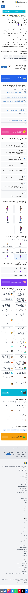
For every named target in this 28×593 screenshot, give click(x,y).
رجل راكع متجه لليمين (8, 324)
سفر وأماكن (24, 484)
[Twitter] (22, 470)
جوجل (25, 522)
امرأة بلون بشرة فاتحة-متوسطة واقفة (21, 406)
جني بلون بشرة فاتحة (8, 346)
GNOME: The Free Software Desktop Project (16, 573)
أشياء (25, 480)
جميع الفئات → (24, 515)
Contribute (24, 561)
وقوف (24, 60)
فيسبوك (25, 524)
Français (7, 450)
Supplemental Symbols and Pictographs (17, 124)
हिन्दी (4, 454)
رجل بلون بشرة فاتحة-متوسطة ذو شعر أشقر (21, 351)
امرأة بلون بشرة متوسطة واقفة (8, 405)
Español (19, 450)
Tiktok (25, 535)
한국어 (13, 454)
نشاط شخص (5, 15)
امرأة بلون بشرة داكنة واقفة (21, 415)
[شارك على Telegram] (12, 591)
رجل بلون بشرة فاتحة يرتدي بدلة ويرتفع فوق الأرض (21, 294)
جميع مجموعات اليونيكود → (21, 492)
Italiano (24, 452)
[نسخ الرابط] (5, 591)
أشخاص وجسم (23, 475)
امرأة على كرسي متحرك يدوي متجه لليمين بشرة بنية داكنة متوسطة (21, 300)
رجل (8, 430)
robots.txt (19, 582)
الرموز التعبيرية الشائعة (22, 549)
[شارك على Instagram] (9, 591)
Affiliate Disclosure (22, 567)
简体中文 (24, 454)
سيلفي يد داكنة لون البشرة (21, 382)
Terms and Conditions (22, 563)
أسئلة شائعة (24, 555)
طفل (17, 430)
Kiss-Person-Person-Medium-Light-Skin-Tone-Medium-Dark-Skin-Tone (7, 384)
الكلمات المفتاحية (23, 543)
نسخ (4, 67)
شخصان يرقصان (8, 333)
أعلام (25, 478)
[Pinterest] (20, 470)
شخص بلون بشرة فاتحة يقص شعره (8, 294)
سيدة (6, 56)
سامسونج (25, 531)
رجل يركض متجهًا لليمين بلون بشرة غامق (8, 328)
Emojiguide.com (23, 15)
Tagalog (17, 456)
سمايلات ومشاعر (23, 508)
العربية (8, 454)
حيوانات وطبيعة (23, 488)
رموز (25, 482)
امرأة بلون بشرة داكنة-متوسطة (8, 410)
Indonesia (23, 456)
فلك (21, 430)
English (24, 450)
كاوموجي (25, 553)
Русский (5, 452)
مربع (25, 430)
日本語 (18, 454)
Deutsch (13, 450)
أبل (26, 520)
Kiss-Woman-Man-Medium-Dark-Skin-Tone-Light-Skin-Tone (7, 357)
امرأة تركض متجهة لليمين (21, 314)
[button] (14, 92)
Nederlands (18, 452)
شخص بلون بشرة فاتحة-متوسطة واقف (21, 305)
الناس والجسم (24, 498)
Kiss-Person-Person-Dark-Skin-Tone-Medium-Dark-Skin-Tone (21, 363)
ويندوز (25, 527)
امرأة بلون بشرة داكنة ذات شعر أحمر (8, 362)
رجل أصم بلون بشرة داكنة (8, 342)
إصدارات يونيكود (23, 547)
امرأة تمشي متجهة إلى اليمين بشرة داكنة (8, 315)
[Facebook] (25, 470)
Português (11, 452)
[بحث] (3, 6)
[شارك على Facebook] (26, 591)
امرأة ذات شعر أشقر (21, 342)
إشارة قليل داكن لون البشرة (8, 376)
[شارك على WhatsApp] (16, 591)
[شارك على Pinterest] (19, 591)
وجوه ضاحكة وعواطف (22, 486)
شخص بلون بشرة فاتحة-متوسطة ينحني (8, 368)
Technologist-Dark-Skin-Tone (20, 368)
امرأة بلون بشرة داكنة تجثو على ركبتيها (21, 328)
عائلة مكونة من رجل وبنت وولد (21, 373)
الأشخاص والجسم (13, 15)
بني (4, 430)
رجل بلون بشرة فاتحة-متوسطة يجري (21, 333)
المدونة (25, 551)
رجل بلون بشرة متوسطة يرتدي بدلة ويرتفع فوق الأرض (7, 305)
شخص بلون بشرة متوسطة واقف (21, 309)
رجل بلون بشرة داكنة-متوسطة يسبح (7, 373)
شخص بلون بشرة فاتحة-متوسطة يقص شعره (7, 319)
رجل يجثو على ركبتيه (22, 324)
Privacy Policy (23, 565)
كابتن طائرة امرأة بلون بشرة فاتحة (8, 351)
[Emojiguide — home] (21, 2)
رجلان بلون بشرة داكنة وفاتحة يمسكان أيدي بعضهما (21, 357)
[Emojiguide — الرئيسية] (25, 463)
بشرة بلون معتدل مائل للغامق (19, 56)
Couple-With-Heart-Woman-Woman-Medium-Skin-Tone (21, 377)
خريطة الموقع (24, 582)
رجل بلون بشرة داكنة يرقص (8, 299)
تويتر (26, 529)
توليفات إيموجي (23, 541)
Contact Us (24, 571)
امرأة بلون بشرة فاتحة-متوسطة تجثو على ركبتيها (7, 310)
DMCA (25, 569)
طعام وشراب (24, 490)
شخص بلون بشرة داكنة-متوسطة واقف (21, 319)
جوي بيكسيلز (24, 533)
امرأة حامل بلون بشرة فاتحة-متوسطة (21, 346)
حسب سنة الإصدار (23, 545)
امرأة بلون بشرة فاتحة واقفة (8, 420)
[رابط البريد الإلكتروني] (2, 591)
